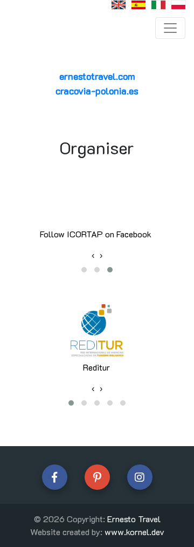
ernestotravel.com (97, 76)
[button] (84, 269)
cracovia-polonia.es (97, 90)
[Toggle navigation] (170, 28)
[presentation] (93, 255)
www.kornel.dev (134, 531)
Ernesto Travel (134, 518)
